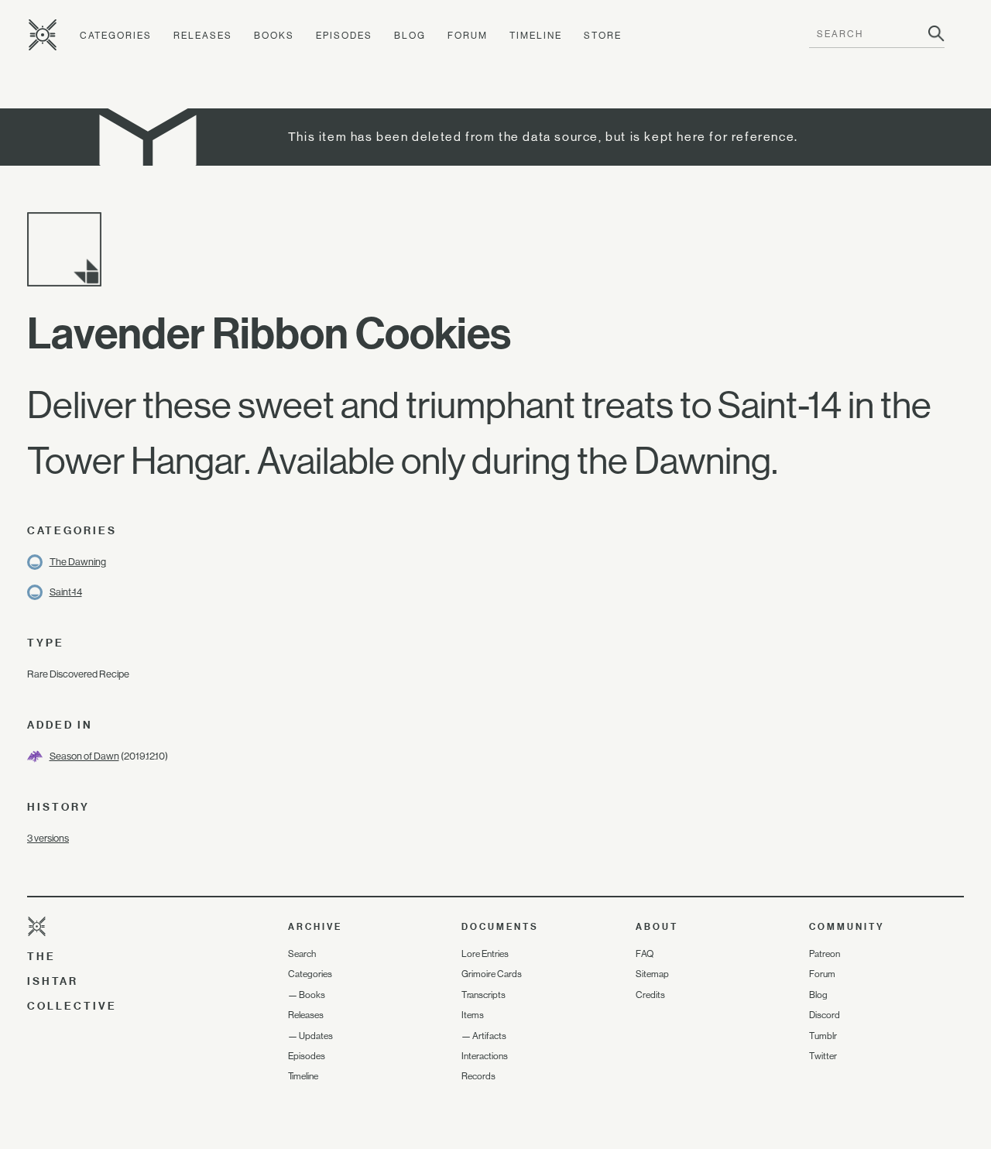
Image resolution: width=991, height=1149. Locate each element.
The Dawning (78, 562)
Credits (650, 995)
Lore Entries (485, 953)
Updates (316, 1036)
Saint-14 (66, 592)
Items (472, 1015)
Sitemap (652, 974)
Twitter (823, 1056)
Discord (824, 1015)
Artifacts (489, 1036)
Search (302, 953)
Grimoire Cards (491, 974)
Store (603, 35)
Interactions (484, 1056)
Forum (467, 35)
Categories (116, 35)
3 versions (48, 838)
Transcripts (483, 995)
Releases (202, 35)
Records (478, 1076)
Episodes (344, 35)
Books (274, 35)
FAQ (644, 953)
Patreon (824, 953)
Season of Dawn (84, 756)
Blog (410, 35)
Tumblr (823, 1036)
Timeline (535, 35)
